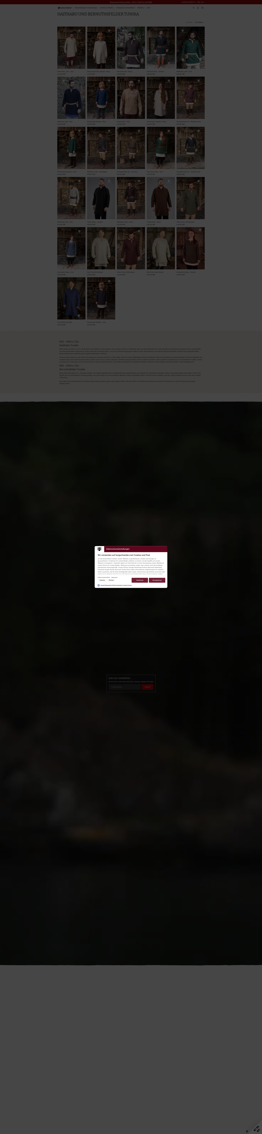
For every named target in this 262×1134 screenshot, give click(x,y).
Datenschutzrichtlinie (104, 577)
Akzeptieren (157, 580)
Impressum (114, 577)
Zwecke (102, 580)
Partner (111, 580)
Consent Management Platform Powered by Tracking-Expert (116, 585)
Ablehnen (139, 580)
